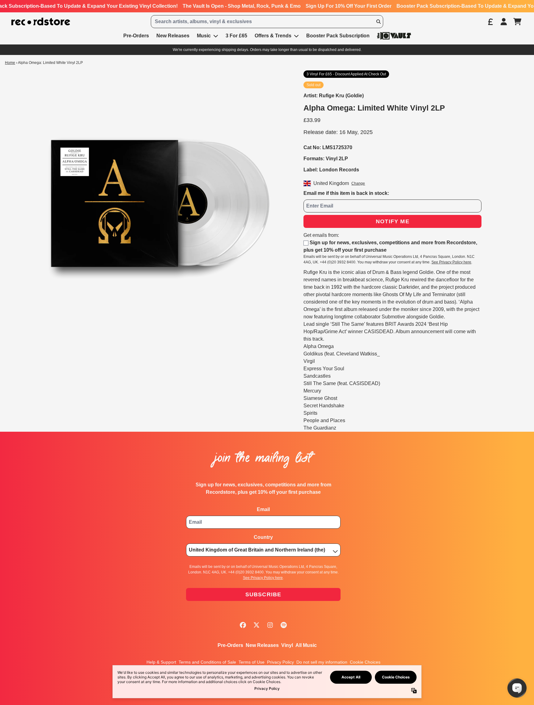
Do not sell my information (321, 662)
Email (263, 509)
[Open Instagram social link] (270, 625)
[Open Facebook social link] (243, 625)
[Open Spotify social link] (283, 625)
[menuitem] (394, 36)
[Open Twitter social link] (256, 625)
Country (263, 537)
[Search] (378, 21)
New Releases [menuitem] (172, 35)
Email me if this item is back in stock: (346, 193)
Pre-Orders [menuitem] (136, 35)
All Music (306, 645)
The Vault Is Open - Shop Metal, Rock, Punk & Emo (242, 6)
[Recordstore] (41, 22)
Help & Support (161, 662)
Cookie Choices (365, 662)
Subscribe (263, 594)
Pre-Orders (230, 645)
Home (10, 63)
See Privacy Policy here (451, 262)
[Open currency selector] (490, 21)
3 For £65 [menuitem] (236, 35)
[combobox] (267, 21)
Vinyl (287, 645)
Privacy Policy (280, 662)
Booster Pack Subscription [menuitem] (338, 35)
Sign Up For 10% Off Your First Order (349, 6)
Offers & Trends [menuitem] (273, 35)
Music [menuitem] (204, 35)
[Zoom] (158, 203)
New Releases (262, 645)
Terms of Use (252, 662)
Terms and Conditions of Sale (207, 662)
